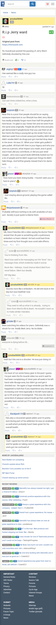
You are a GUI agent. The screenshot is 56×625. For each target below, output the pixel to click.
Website (6, 605)
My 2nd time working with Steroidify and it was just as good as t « (27, 554)
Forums (32, 583)
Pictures (32, 586)
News (13, 12)
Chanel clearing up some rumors (15, 478)
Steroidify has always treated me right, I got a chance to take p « (28, 490)
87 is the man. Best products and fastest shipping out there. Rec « (25, 530)
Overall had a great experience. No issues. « (28, 514)
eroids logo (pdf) (36, 608)
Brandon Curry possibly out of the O (16, 469)
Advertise (7, 589)
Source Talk (34, 580)
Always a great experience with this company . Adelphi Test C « (26, 506)
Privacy (6, 586)
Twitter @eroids (35, 611)
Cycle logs (33, 589)
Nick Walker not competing (13, 460)
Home (5, 12)
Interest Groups (35, 592)
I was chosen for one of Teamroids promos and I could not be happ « (28, 538)
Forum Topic (8, 611)
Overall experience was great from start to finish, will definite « (26, 563)
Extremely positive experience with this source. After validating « (26, 498)
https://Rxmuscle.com (12, 44)
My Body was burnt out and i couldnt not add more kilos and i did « (27, 546)
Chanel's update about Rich (13, 464)
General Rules (9, 577)
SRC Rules (7, 580)
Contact (6, 592)
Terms (6, 583)
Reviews (32, 577)
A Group (6, 615)
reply (3, 77)
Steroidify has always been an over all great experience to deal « (26, 522)
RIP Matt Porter (8, 473)
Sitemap (32, 605)
